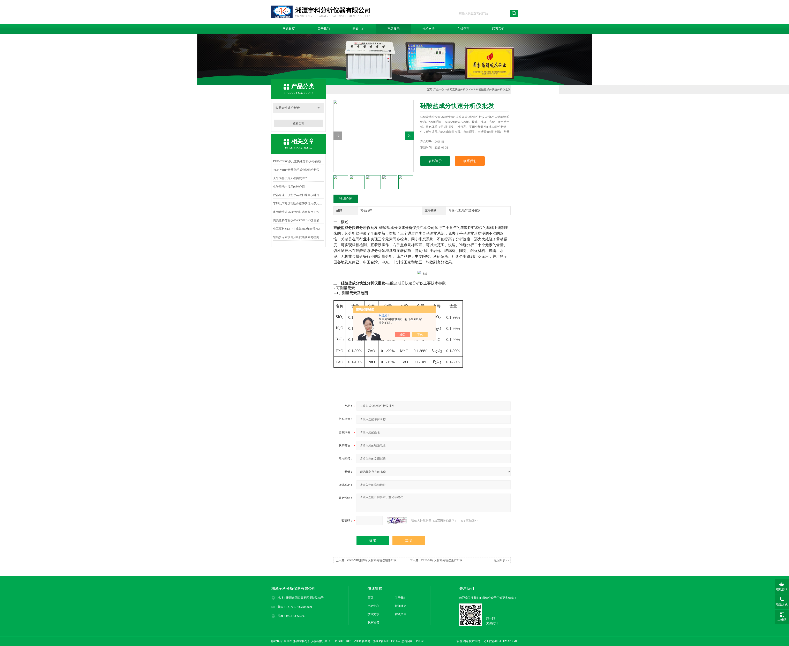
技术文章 (373, 614)
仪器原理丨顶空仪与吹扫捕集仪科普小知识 (298, 195)
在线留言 (463, 28)
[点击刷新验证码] (397, 520)
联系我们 (498, 28)
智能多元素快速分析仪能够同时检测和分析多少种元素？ (298, 237)
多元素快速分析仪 (287, 108)
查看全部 (298, 123)
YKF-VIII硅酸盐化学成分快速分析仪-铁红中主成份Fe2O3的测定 (298, 169)
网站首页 (289, 28)
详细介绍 (345, 198)
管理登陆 (462, 641)
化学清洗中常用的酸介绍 (289, 186)
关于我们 (323, 28)
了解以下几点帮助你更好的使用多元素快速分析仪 (298, 203)
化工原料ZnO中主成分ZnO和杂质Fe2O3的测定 (298, 228)
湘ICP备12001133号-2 (386, 641)
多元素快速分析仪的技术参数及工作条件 (298, 211)
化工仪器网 (490, 641)
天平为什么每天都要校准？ (290, 178)
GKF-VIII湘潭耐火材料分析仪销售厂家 (372, 560)
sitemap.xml (508, 641)
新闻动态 (400, 606)
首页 (429, 89)
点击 (319, 108)
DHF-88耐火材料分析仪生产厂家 (442, 560)
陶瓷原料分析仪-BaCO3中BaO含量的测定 (298, 220)
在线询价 (435, 161)
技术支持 (428, 28)
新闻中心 (358, 28)
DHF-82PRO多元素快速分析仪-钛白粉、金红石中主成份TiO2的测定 (298, 161)
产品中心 (438, 89)
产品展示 (393, 28)
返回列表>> (501, 560)
